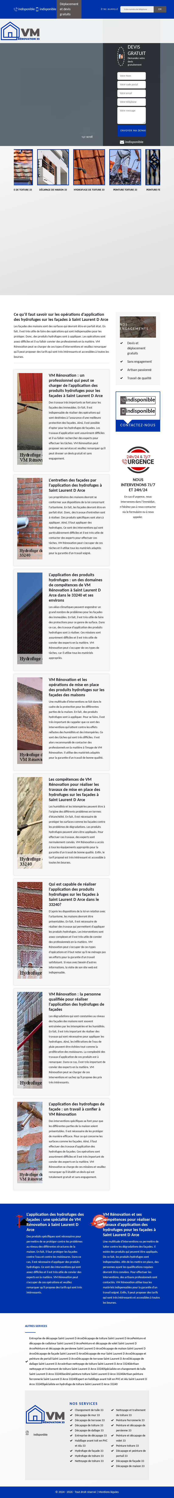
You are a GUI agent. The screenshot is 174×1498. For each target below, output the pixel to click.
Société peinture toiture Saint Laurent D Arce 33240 (93, 1374)
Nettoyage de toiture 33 (89, 1461)
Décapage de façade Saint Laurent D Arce (59, 1353)
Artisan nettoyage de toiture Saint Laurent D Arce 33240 (96, 1364)
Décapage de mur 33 (87, 1415)
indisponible (24, 9)
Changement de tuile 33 (89, 1410)
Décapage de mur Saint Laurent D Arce (107, 1353)
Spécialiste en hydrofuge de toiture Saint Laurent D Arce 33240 (80, 1384)
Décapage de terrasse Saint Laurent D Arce (102, 1358)
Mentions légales (108, 1492)
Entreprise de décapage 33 (91, 1435)
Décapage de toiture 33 (89, 1425)
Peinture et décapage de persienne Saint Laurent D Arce (68, 1348)
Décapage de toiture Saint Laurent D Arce (108, 1338)
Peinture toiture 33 (127, 1445)
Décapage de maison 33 (130, 1466)
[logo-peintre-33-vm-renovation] (20, 31)
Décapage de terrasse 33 (90, 1420)
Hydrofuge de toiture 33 (89, 1456)
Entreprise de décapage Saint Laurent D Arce (56, 1338)
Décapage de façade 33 (130, 1461)
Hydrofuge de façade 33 (89, 1451)
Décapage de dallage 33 (89, 1430)
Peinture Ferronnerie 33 (130, 1420)
